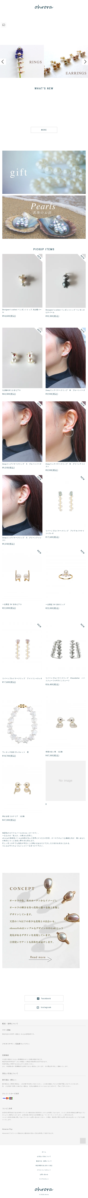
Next (85, 62)
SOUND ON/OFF (78, 34)
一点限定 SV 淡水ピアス (12, 604)
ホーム (44, 1152)
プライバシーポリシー (44, 1170)
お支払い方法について (44, 1156)
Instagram (45, 1007)
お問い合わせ (44, 1174)
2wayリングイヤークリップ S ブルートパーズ (21, 464)
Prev (3, 62)
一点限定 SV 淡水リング (55, 604)
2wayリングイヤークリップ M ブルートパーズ (65, 390)
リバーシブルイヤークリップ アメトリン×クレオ (22, 678)
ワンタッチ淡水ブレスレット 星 (15, 752)
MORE (44, 130)
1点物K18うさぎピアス (11, 390)
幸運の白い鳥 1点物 (54, 752)
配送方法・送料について (44, 1161)
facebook (45, 998)
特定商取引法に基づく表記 (44, 1165)
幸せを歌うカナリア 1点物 (13, 816)
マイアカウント (44, 1179)
